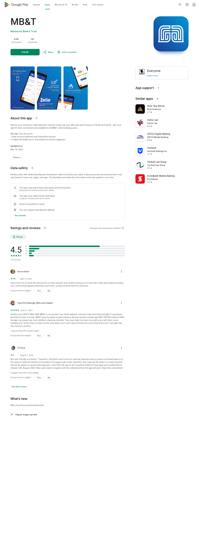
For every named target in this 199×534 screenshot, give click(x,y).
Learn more (152, 75)
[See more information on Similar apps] (157, 98)
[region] (68, 40)
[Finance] (16, 157)
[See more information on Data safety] (32, 167)
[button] (22, 88)
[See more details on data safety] (20, 215)
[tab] (36, 4)
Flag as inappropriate (23, 414)
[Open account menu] (194, 4)
